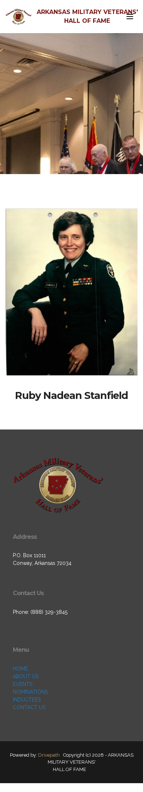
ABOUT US (25, 676)
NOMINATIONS (30, 692)
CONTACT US (29, 707)
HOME (20, 669)
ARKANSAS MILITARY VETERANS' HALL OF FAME (87, 16)
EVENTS (22, 684)
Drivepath (49, 755)
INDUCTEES (27, 700)
